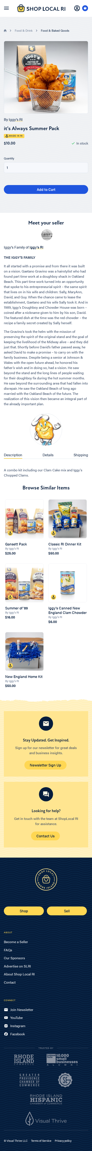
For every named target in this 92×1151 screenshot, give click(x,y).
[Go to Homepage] (41, 10)
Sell (67, 910)
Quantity (9, 158)
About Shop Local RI (19, 974)
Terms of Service (41, 1141)
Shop (24, 910)
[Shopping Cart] (85, 8)
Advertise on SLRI (17, 966)
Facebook (17, 1033)
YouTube (16, 1017)
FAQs (8, 949)
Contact (10, 982)
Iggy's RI (16, 119)
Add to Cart (46, 189)
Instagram (17, 1025)
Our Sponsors (14, 957)
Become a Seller (16, 941)
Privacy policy (63, 1141)
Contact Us (45, 835)
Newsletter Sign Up (45, 765)
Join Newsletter (21, 1009)
